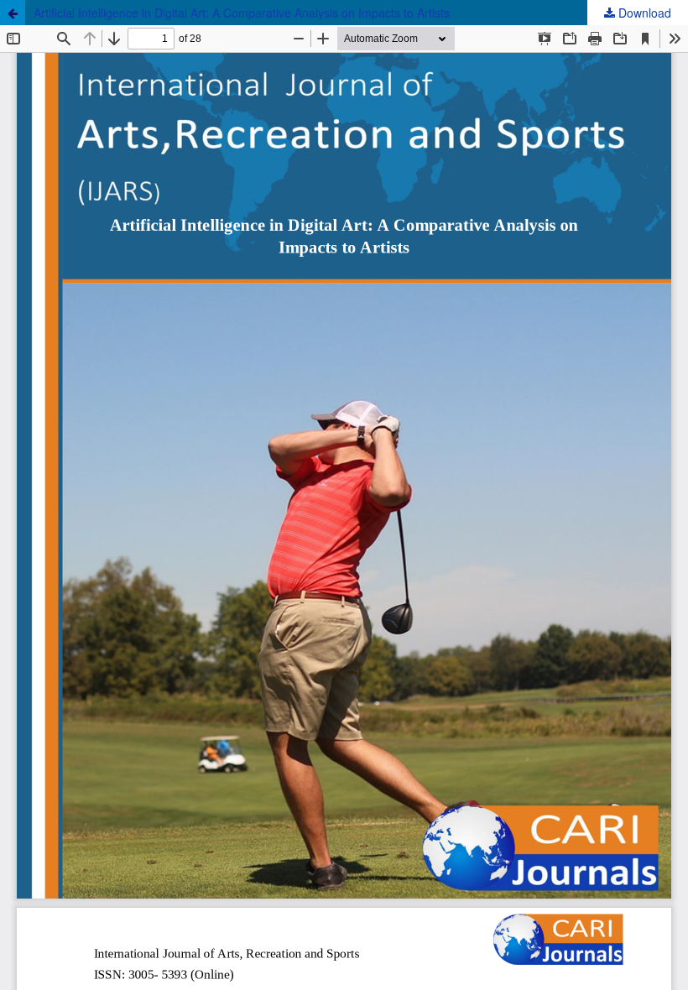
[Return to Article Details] (12, 12)
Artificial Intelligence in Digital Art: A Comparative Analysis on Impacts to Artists (242, 12)
